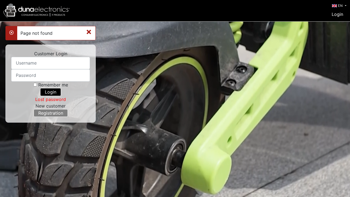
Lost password (50, 99)
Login (337, 14)
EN (340, 6)
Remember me (53, 85)
